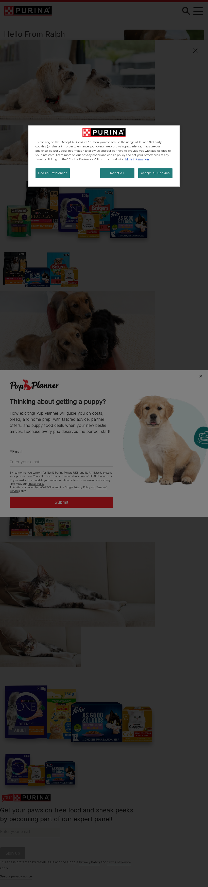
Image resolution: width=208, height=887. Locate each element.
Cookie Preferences (52, 173)
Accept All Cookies (155, 173)
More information (137, 159)
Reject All (117, 173)
